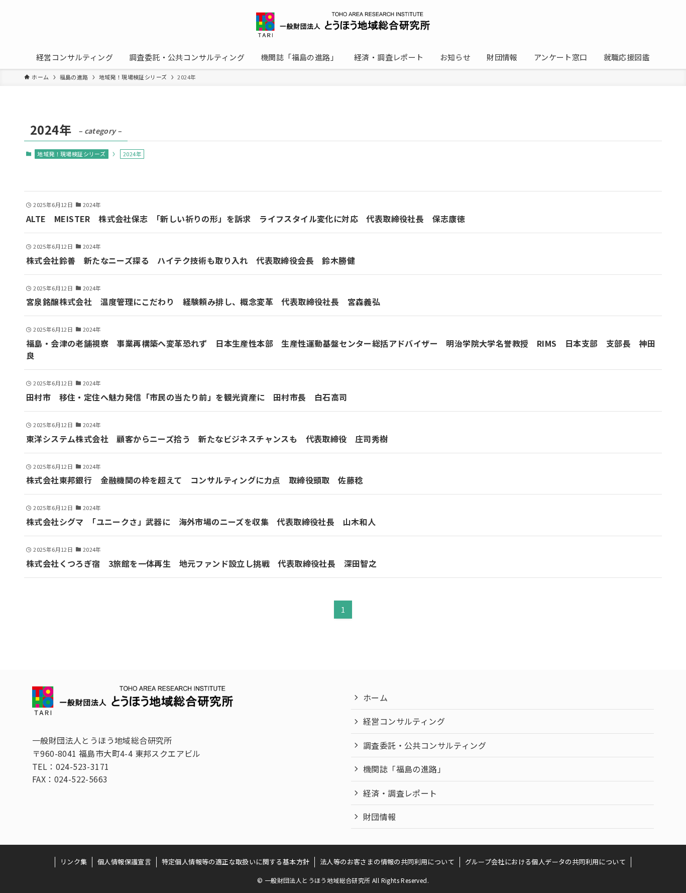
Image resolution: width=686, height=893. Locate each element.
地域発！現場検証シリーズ (71, 154)
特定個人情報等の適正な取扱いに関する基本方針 (236, 861)
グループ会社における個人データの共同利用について (545, 861)
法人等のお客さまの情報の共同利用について (387, 861)
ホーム (375, 697)
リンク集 (73, 861)
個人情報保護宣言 (124, 861)
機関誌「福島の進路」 (404, 769)
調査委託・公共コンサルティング (424, 745)
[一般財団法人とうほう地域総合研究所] (343, 24)
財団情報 (379, 817)
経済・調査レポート (400, 793)
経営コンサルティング (404, 721)
